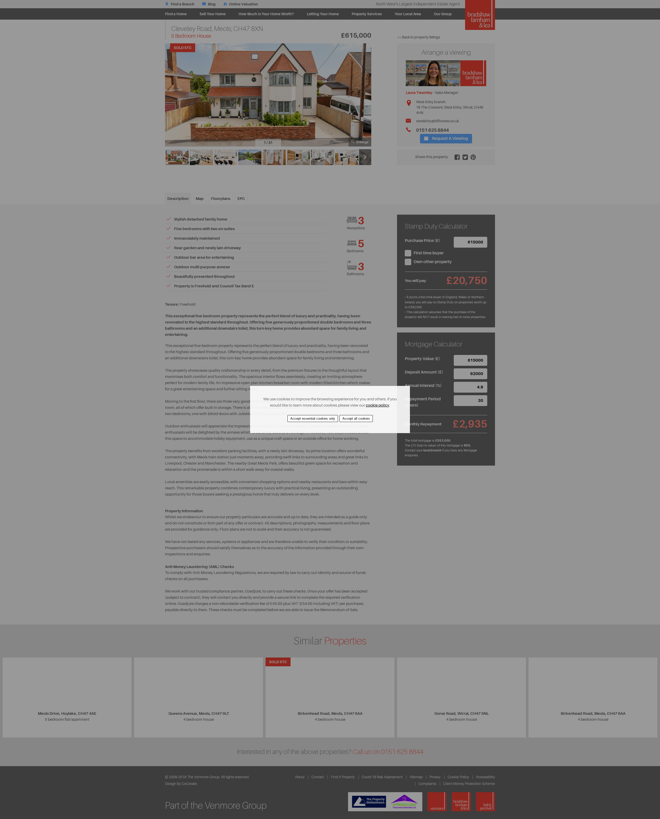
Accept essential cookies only (312, 418)
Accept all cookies (356, 418)
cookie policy (377, 405)
